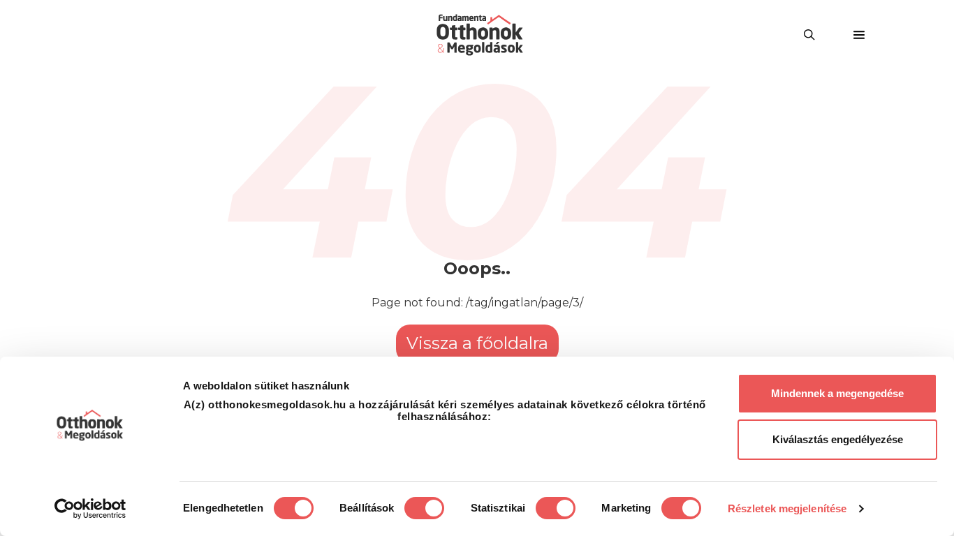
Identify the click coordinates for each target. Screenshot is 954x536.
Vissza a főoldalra (477, 343)
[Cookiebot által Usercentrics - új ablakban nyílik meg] (90, 508)
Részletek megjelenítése (787, 508)
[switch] (424, 508)
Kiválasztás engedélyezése (837, 439)
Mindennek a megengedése (837, 393)
